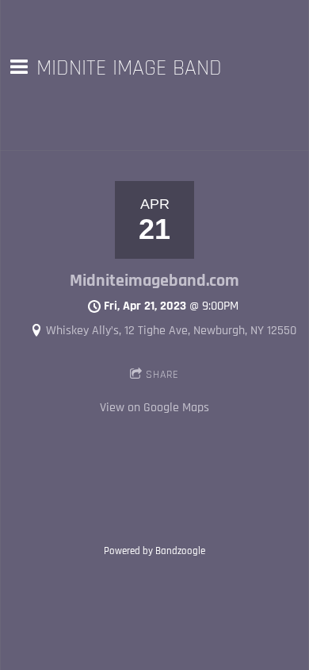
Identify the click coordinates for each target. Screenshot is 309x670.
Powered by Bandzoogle (154, 551)
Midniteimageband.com (154, 281)
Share (162, 375)
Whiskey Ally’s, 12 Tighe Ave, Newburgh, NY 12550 (171, 330)
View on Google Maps (154, 407)
